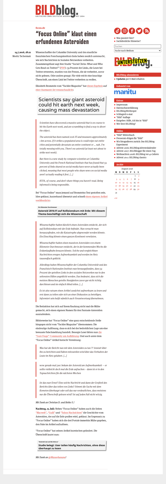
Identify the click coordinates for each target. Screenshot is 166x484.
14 (131, 182)
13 (127, 182)
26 (123, 189)
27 (127, 189)
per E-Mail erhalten (130, 78)
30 (138, 189)
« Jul (115, 198)
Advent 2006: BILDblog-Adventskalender (136, 147)
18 (120, 185)
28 (131, 189)
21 (131, 185)
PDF (63, 67)
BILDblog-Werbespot (126, 111)
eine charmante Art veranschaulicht (54, 89)
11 (120, 182)
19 (123, 185)
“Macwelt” (41, 412)
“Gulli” (51, 412)
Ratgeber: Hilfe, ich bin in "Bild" (132, 120)
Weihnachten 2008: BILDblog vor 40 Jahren (137, 154)
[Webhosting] (125, 94)
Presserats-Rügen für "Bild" (129, 138)
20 (127, 185)
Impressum (122, 104)
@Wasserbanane (56, 457)
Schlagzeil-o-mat (124, 114)
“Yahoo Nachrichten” (71, 412)
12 (123, 182)
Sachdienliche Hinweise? (128, 41)
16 (138, 182)
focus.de (40, 27)
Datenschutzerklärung (127, 107)
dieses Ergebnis (95, 85)
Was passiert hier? (125, 38)
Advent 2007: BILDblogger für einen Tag (135, 150)
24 (116, 189)
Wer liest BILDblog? (126, 123)
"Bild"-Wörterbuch (125, 135)
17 (116, 185)
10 (116, 182)
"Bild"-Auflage (123, 117)
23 (138, 185)
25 (120, 189)
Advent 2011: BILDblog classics (131, 157)
